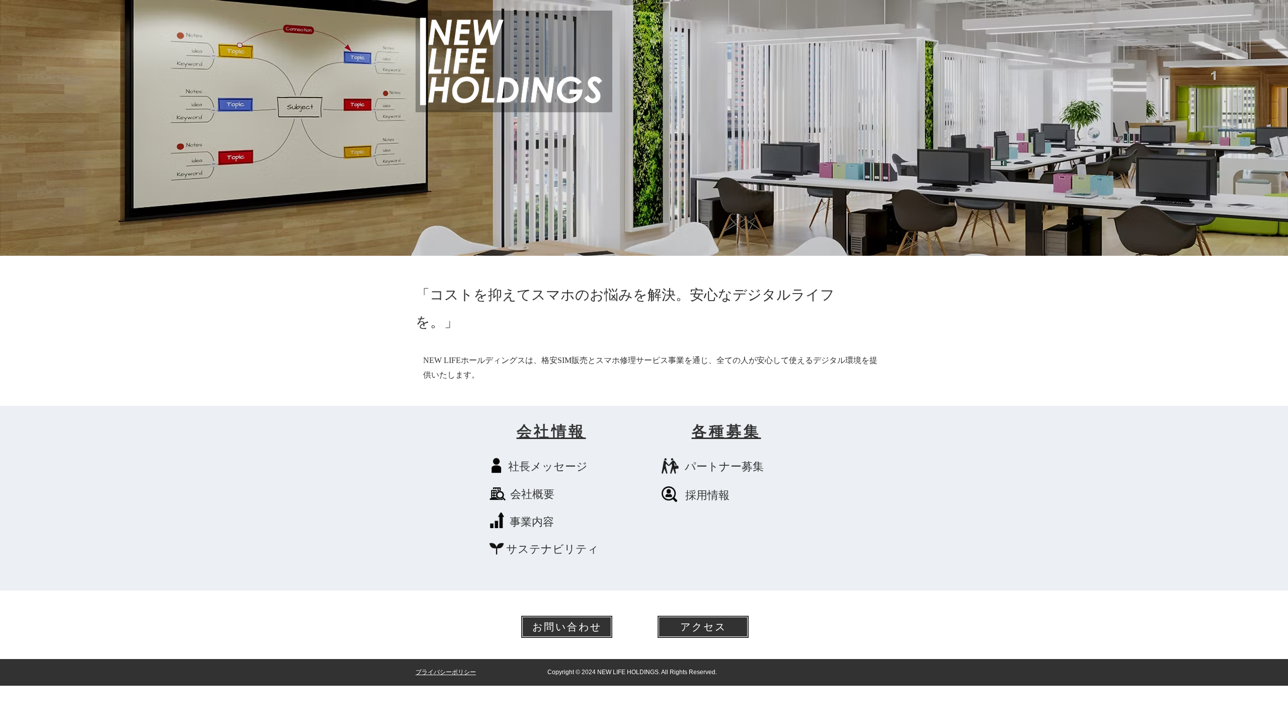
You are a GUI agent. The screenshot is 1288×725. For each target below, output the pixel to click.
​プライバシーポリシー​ (446, 672)
